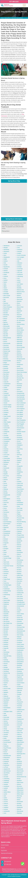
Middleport (19, 333)
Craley (5, 447)
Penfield (19, 494)
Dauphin (5, 473)
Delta (4, 481)
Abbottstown (6, 245)
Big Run (5, 322)
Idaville (5, 715)
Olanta (18, 452)
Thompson (19, 703)
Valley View (20, 732)
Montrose (19, 360)
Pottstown (19, 531)
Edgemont (5, 527)
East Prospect (6, 523)
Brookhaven (6, 364)
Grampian (5, 642)
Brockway (5, 358)
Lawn (4, 795)
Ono (18, 464)
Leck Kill (5, 801)
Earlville (5, 516)
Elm (4, 537)
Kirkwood (5, 753)
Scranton (19, 610)
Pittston (19, 514)
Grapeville (5, 648)
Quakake (19, 539)
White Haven (20, 782)
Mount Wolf (19, 376)
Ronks (18, 585)
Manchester (20, 299)
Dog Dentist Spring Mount (17, 17)
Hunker (5, 709)
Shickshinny (20, 629)
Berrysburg (6, 314)
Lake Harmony (7, 771)
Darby (4, 470)
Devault (5, 485)
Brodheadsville (7, 360)
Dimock (5, 491)
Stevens (19, 667)
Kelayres (5, 736)
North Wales (20, 439)
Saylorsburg (20, 600)
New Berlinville (20, 397)
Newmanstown (20, 427)
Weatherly (19, 761)
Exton (4, 554)
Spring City (19, 654)
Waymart (19, 757)
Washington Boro (21, 753)
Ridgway (19, 573)
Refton (18, 558)
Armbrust (5, 276)
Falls (4, 560)
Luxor (18, 278)
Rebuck (19, 554)
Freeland (5, 592)
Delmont (5, 479)
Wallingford (19, 740)
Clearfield (5, 418)
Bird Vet (3, 847)
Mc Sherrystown (21, 320)
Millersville (19, 343)
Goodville (5, 634)
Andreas (5, 261)
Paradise (19, 481)
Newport (19, 429)
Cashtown (5, 389)
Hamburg (5, 659)
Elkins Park (6, 535)
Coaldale (5, 424)
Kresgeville (6, 761)
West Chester (20, 771)
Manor (18, 303)
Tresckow (19, 715)
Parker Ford (20, 483)
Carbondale (6, 385)
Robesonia (19, 579)
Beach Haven (6, 305)
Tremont (19, 713)
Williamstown (20, 790)
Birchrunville (6, 326)
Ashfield (5, 280)
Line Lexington (20, 257)
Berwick (5, 316)
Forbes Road (6, 579)
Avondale (5, 291)
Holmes (5, 694)
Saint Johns (20, 596)
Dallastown (6, 462)
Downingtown (6, 498)
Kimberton (5, 746)
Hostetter (5, 705)
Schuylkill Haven (21, 604)
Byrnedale (5, 378)
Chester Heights (7, 404)
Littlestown (19, 263)
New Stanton (20, 425)
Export (5, 552)
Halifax (5, 657)
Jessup (5, 728)
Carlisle (5, 387)
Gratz (4, 650)
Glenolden (5, 629)
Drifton (5, 504)
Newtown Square (21, 431)
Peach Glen (20, 491)
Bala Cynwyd (6, 295)
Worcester (19, 805)
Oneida (19, 462)
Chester (5, 402)
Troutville (19, 717)
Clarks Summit (7, 416)
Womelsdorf (20, 801)
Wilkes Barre (20, 788)
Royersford (19, 588)
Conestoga (6, 437)
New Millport (20, 414)
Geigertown (6, 602)
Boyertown (6, 345)
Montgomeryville (21, 358)
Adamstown (6, 251)
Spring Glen (20, 656)
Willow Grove (20, 792)
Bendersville (6, 309)
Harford (5, 665)
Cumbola (5, 456)
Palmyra (19, 477)
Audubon (5, 289)
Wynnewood (20, 811)
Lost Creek (19, 272)
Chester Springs (7, 406)
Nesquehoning (20, 393)
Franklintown (6, 588)
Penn (18, 496)
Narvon (19, 389)
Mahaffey (19, 287)
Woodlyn (19, 803)
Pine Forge (19, 508)
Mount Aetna (20, 368)
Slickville (19, 638)
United (18, 726)
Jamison (5, 721)
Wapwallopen (20, 748)
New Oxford (20, 416)
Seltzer (18, 611)
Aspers (5, 282)
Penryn (18, 498)
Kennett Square (7, 742)
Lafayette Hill (6, 769)
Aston (4, 284)
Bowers (5, 341)
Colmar (5, 433)
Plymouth (19, 519)
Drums (5, 508)
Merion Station (20, 330)
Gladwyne (5, 615)
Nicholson (19, 435)
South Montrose (21, 648)
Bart (4, 299)
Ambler (5, 259)
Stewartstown (20, 669)
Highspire (5, 692)
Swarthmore (20, 686)
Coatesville (6, 425)
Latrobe (5, 790)
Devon (5, 487)
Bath (4, 301)
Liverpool (19, 264)
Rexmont (19, 563)
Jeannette (5, 723)
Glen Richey (6, 621)
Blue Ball (5, 333)
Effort (4, 529)
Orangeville (20, 466)
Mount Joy (19, 374)
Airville (5, 253)
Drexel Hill (6, 502)
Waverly (19, 755)
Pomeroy (19, 525)
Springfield (19, 663)
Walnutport (19, 744)
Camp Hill (5, 381)
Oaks (18, 450)
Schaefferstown (20, 602)
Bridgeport (5, 353)
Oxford (18, 473)
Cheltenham (6, 401)
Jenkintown (6, 725)
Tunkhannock (20, 719)
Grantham (5, 644)
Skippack (19, 636)
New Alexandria (21, 395)
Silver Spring (20, 634)
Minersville (19, 349)
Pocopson (19, 523)
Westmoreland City (21, 776)
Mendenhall (20, 328)
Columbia (5, 435)
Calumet (5, 379)
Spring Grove (20, 657)
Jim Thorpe (6, 730)
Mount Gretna (20, 370)
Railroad (19, 544)
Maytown (19, 316)
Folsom (5, 577)
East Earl (5, 519)
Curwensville (6, 458)
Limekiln (19, 253)
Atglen (5, 286)
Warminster (19, 749)
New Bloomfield (21, 399)
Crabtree (5, 445)
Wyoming (19, 813)
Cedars (5, 391)
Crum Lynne (6, 454)
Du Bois (5, 510)
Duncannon (6, 512)
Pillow (18, 506)
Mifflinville (19, 337)
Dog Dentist (4, 850)
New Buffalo (20, 401)
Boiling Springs (7, 337)
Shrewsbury (20, 633)
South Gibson (20, 646)
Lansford (5, 788)
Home (2, 17)
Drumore (5, 506)
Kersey (5, 744)
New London (20, 410)
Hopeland (5, 702)
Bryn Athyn (6, 374)
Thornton (19, 707)
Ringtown (19, 577)
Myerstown (19, 383)
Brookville (5, 368)
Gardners (5, 598)
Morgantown (20, 364)
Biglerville (5, 324)
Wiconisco (19, 786)
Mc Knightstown (21, 318)
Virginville (19, 736)
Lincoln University (21, 255)
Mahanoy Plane (21, 291)
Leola (18, 247)
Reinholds (19, 562)
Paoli (18, 479)
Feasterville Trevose (8, 565)
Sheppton (19, 625)
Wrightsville (20, 807)
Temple (19, 698)
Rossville (19, 587)
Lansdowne (6, 786)
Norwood (19, 443)
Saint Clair (19, 594)
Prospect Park (20, 535)
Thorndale (19, 705)
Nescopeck (19, 391)
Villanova (19, 734)
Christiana (5, 412)
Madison (19, 286)
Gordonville (6, 638)
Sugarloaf (19, 677)
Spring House (20, 659)
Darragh (5, 471)
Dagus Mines (6, 460)
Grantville (5, 646)
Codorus (5, 429)
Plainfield (19, 516)
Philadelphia (20, 502)
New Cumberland (21, 402)
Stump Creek (20, 675)
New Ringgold (20, 424)
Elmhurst (5, 539)
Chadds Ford (6, 395)
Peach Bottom (20, 489)
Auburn (5, 287)
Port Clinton (20, 529)
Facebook (18, 876)
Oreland (19, 468)
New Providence (21, 422)
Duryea (5, 514)
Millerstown (19, 341)
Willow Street (20, 794)
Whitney (19, 784)
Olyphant (19, 460)
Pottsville (19, 533)
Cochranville (6, 427)
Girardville (5, 613)
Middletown (20, 335)
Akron (4, 255)
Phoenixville (20, 504)
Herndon (5, 686)
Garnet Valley (6, 600)
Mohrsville (19, 355)
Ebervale (5, 525)
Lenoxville (19, 245)
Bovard (5, 339)
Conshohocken (7, 439)
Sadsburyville (20, 592)
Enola (4, 544)
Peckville (19, 493)
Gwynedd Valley (7, 656)
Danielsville (6, 468)
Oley (18, 456)
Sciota (18, 608)
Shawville (19, 621)
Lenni (4, 813)
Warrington (19, 751)
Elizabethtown (6, 531)
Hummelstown (6, 707)
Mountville (19, 379)
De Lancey (6, 475)
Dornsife (5, 493)
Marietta (19, 309)
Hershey (5, 690)
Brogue (5, 362)
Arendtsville (6, 272)
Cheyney (5, 408)
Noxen (18, 447)
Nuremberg (19, 448)
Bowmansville (6, 343)
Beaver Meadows (7, 307)
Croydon (5, 452)
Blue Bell (5, 335)
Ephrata (5, 546)
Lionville (19, 259)
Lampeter (5, 774)
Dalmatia (5, 464)
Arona (4, 278)
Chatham (5, 399)
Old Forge (19, 454)
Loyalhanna (20, 274)
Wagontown (20, 738)
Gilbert (5, 608)
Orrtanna (19, 470)
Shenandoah (20, 623)
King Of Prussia (7, 748)
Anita (4, 263)
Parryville (19, 487)
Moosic (18, 362)
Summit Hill (20, 680)
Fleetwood (6, 571)
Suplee (18, 684)
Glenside (5, 631)
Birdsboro (5, 330)
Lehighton (5, 807)
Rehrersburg (20, 560)
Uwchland (19, 730)
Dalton (5, 466)
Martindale (19, 310)
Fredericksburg (7, 590)
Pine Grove (19, 510)
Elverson (5, 540)
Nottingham (20, 445)
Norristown (19, 437)
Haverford (5, 679)
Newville (19, 433)
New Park (19, 418)
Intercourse (6, 719)
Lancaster (5, 776)
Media (18, 326)
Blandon (5, 332)
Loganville (19, 270)
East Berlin (6, 517)
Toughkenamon (20, 709)
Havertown (6, 680)
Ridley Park (20, 575)
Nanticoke (19, 385)
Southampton (20, 650)
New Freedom (20, 404)
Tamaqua (19, 694)
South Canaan (20, 644)
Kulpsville (5, 763)
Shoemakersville (21, 631)
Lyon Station (20, 284)
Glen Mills (5, 619)
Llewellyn (19, 266)
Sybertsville (20, 688)
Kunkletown (6, 765)
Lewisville (19, 251)
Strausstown (20, 673)
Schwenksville (20, 606)
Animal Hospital (5, 845)
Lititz (18, 261)
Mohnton (19, 353)
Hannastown (6, 661)
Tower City (19, 711)
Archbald (5, 268)
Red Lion (19, 556)
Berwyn (5, 318)
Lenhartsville (6, 811)
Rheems (19, 567)
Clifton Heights (7, 422)
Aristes (5, 274)
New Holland (20, 406)
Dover (4, 496)
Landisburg (6, 780)
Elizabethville (6, 533)
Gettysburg (6, 604)
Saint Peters (20, 598)
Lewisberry (19, 249)
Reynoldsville (20, 565)
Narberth (19, 387)
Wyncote (19, 809)
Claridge (5, 414)
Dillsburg (5, 489)
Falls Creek (6, 562)
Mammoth (19, 297)
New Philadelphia (21, 420)
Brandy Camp (6, 351)
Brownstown (6, 372)
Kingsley (5, 749)
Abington (5, 247)
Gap (4, 596)
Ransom (19, 546)
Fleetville (5, 569)
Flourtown (5, 573)
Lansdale (5, 784)
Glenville (5, 633)
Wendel (19, 767)
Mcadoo (19, 322)
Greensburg (6, 652)
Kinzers (5, 751)
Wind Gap (19, 795)
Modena (19, 351)
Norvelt (18, 441)
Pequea (19, 500)
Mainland (19, 293)
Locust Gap (19, 268)
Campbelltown (6, 383)
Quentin (19, 542)
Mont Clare (19, 356)
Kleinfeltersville (7, 755)
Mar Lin (19, 305)
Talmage (19, 692)
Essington (5, 548)
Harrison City (6, 673)
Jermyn (5, 726)
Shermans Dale (21, 627)
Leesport (5, 805)
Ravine (18, 548)
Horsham (5, 703)
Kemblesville (6, 740)
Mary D (18, 312)
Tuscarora (19, 721)
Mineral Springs (21, 347)
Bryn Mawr (6, 376)
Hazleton (5, 682)
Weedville (19, 763)
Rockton (19, 583)
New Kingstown (21, 408)
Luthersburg (20, 276)
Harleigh (5, 667)
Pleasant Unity (20, 517)
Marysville (19, 314)
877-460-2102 (14, 1)
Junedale (5, 734)
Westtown (19, 780)
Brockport (5, 355)
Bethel (5, 320)
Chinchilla (5, 410)
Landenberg (6, 778)
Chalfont (5, 397)
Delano (5, 477)
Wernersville (20, 769)
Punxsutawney (20, 537)
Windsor (19, 797)
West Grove (20, 772)
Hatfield (5, 677)
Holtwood (5, 696)
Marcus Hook (20, 307)
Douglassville (6, 494)
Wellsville (19, 765)
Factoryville (6, 556)
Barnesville (6, 297)
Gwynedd (5, 654)
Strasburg (19, 671)
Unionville (19, 725)
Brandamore (6, 349)
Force (4, 581)
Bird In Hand (6, 328)
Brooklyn (5, 366)
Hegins (5, 684)
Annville (5, 264)
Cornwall (5, 443)
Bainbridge (6, 293)
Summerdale (20, 679)
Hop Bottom (6, 700)
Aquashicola (6, 266)
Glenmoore (6, 627)
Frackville (5, 587)
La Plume (5, 767)
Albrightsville (6, 257)
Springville (19, 665)
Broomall (5, 370)
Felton (5, 567)
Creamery (5, 448)
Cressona (5, 450)
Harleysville (6, 669)
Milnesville (19, 345)
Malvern (19, 295)
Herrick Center (6, 688)
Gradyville (5, 640)
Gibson (5, 606)
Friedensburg (6, 594)
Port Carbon (20, 527)
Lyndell (18, 282)
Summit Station (20, 682)
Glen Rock (6, 625)
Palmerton (19, 475)
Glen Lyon (5, 617)
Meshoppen (20, 332)
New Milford (20, 412)
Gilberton (5, 610)
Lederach (5, 803)
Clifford (5, 420)
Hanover (5, 663)
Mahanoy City (20, 289)
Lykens (18, 280)
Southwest (19, 652)
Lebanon (5, 799)
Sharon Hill (19, 617)
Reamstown (20, 552)
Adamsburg (6, 249)
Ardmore (5, 270)
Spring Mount (7, 17)
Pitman (18, 512)
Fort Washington (7, 585)
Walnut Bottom (20, 742)
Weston (19, 778)
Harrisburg (6, 671)
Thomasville (20, 702)
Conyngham (6, 441)
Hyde (4, 713)
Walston (19, 746)
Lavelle (5, 794)
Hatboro (5, 675)
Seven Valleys (20, 613)
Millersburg (19, 339)
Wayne (18, 759)
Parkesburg (20, 485)
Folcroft (5, 575)
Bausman (5, 303)
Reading (19, 550)
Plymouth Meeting (21, 521)
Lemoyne (5, 809)
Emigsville (5, 542)
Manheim (19, 301)
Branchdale (6, 347)
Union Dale (19, 723)
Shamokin (19, 615)
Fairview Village (7, 558)
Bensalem (5, 310)
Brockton (5, 356)
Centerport (6, 393)
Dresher (5, 500)
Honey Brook (6, 698)
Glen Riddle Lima (7, 623)
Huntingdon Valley (7, 711)
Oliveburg (19, 458)
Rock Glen (19, 581)
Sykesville (19, 690)
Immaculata (6, 717)
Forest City (6, 583)
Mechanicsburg (20, 324)
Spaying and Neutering (6, 853)
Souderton (19, 642)
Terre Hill (19, 700)
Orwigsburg (20, 471)
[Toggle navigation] (24, 5)
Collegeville (6, 431)
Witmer (18, 799)
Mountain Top (20, 378)
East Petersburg (7, 521)
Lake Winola (6, 772)
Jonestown (6, 732)
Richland (19, 571)
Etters (4, 550)
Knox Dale (6, 759)
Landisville (6, 782)
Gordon (5, 636)
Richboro (19, 569)
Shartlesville (20, 619)
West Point (19, 774)
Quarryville (19, 540)
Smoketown (20, 640)
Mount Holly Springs (22, 372)
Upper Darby (20, 728)
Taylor (18, 696)
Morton (18, 366)
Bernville (5, 312)
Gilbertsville (6, 611)
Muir (18, 381)
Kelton (5, 738)
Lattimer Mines (7, 792)
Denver (5, 483)
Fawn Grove (6, 563)
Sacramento (20, 590)
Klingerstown (6, 757)
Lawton (5, 797)
